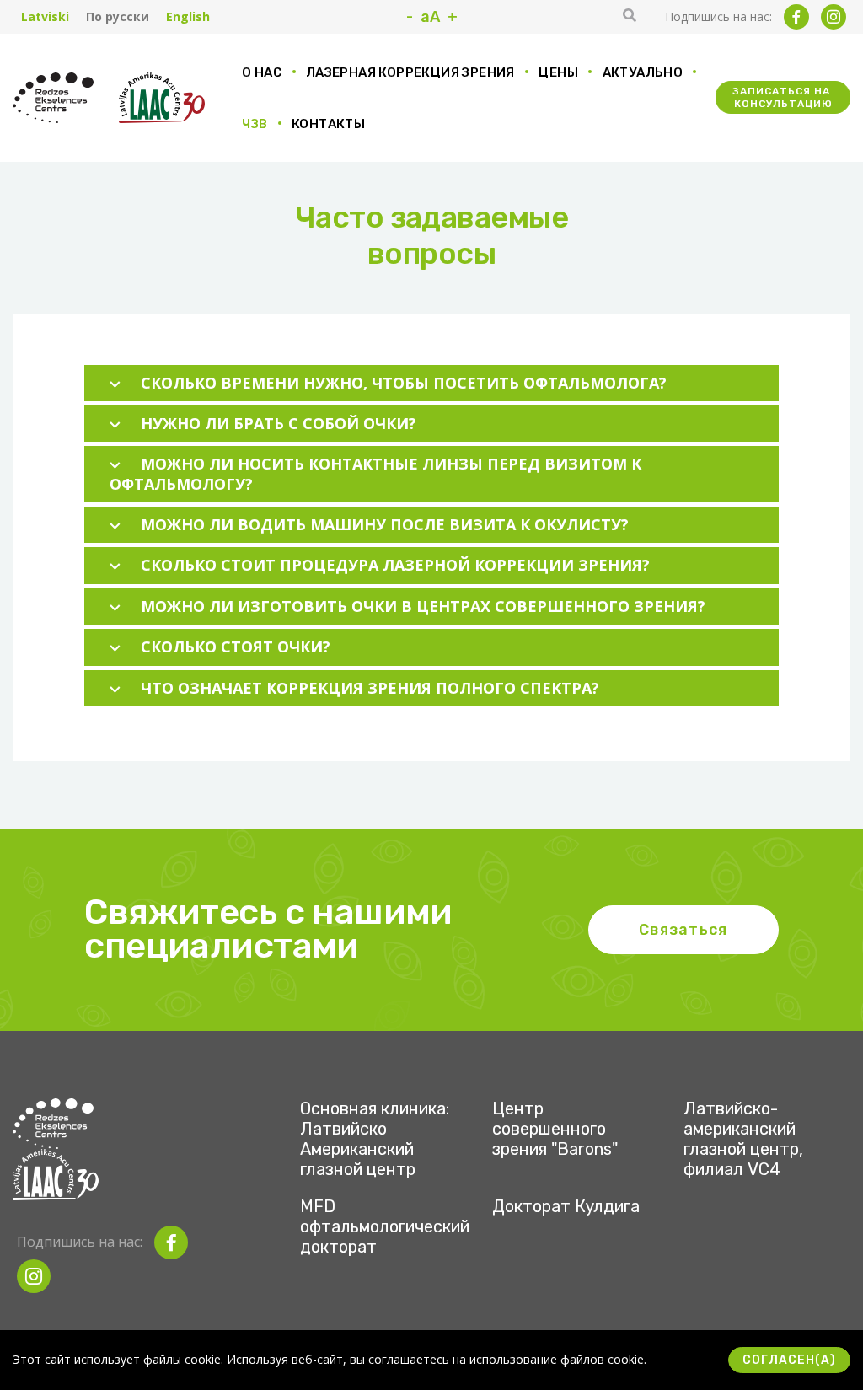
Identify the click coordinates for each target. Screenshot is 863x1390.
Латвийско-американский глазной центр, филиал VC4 (743, 1138)
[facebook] (796, 17)
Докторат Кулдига (566, 1206)
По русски (117, 16)
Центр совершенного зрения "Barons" (555, 1128)
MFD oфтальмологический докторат (384, 1226)
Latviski (45, 16)
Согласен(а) (789, 1360)
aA (430, 16)
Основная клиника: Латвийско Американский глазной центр (374, 1138)
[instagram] (833, 17)
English (188, 16)
